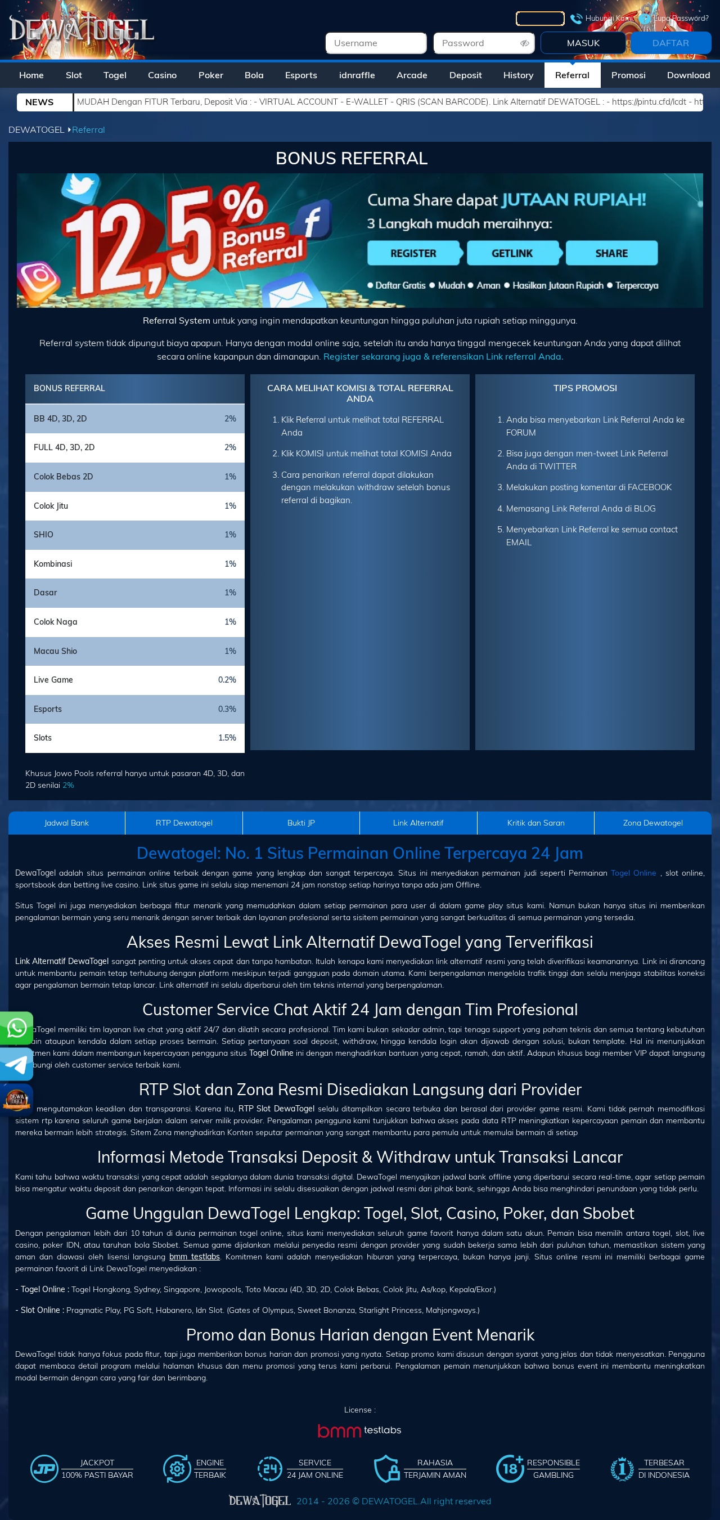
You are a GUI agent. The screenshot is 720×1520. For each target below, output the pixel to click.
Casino (162, 74)
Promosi (628, 74)
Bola (254, 74)
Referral (572, 74)
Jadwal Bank (66, 823)
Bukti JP (301, 823)
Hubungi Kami (609, 18)
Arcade (412, 74)
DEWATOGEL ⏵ (40, 129)
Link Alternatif (418, 823)
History (518, 74)
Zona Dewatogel (653, 823)
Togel (115, 74)
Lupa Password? (681, 18)
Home (31, 74)
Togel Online (633, 873)
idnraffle (357, 74)
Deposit (465, 74)
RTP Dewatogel (184, 823)
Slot (74, 74)
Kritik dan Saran (536, 823)
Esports (301, 74)
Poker (211, 74)
